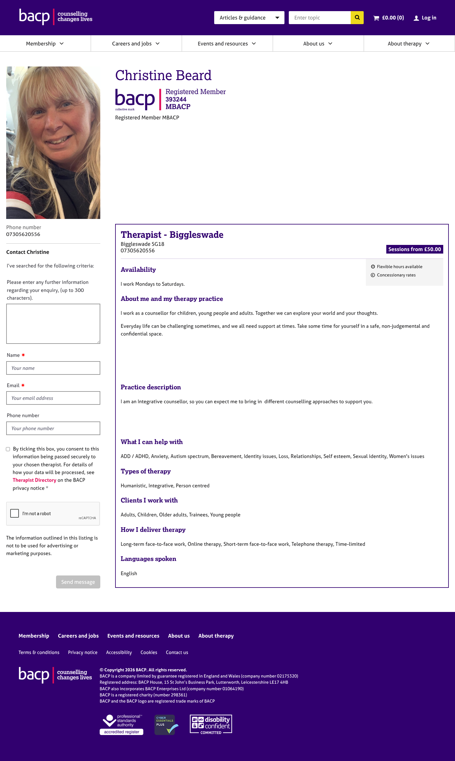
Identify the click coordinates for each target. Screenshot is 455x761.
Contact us (177, 652)
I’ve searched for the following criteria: (50, 266)
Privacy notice (83, 652)
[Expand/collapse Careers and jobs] (157, 43)
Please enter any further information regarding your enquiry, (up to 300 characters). (48, 290)
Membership (41, 43)
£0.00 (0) (393, 17)
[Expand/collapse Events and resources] (253, 43)
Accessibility (119, 652)
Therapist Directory (34, 480)
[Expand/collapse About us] (330, 43)
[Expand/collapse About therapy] (427, 43)
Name (13, 355)
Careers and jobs (132, 43)
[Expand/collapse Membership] (61, 43)
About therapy (405, 43)
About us (313, 43)
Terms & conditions (39, 652)
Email (13, 385)
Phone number (23, 415)
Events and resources (223, 43)
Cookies (149, 652)
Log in (429, 17)
